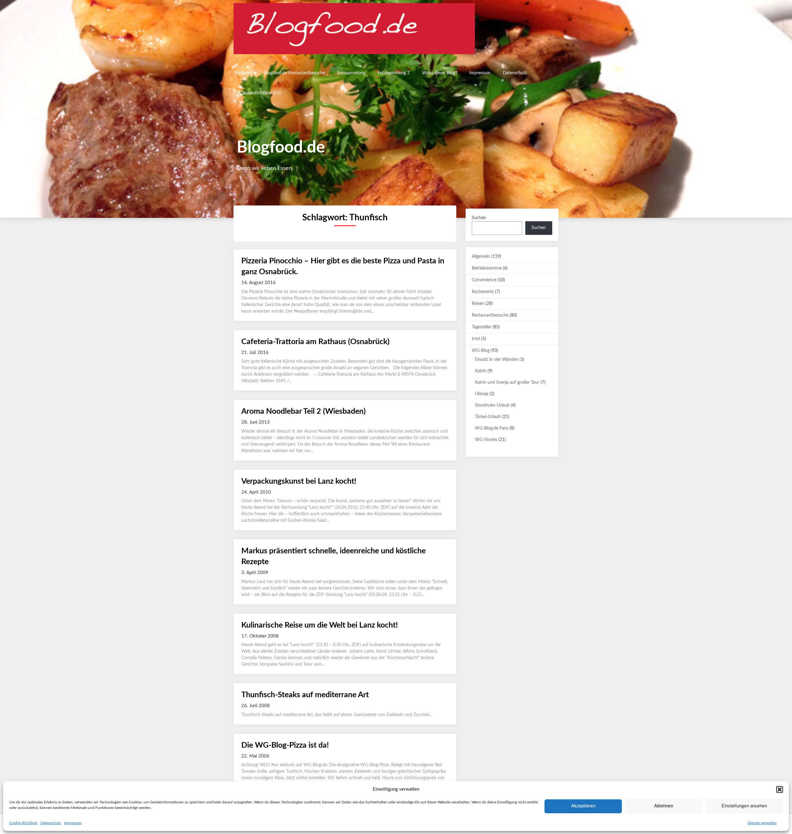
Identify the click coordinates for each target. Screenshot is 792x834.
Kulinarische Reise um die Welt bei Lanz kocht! (319, 625)
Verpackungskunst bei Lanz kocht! (298, 481)
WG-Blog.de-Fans (491, 428)
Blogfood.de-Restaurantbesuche (294, 73)
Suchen (479, 218)
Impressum (73, 823)
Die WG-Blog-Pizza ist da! (285, 745)
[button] (780, 789)
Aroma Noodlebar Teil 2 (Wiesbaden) (303, 411)
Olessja (481, 394)
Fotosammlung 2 (394, 73)
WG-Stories (486, 440)
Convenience (484, 280)
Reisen (478, 303)
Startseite (243, 73)
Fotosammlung (351, 73)
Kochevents (483, 292)
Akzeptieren (583, 806)
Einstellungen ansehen (744, 806)
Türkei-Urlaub (488, 417)
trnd (476, 339)
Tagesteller (481, 327)
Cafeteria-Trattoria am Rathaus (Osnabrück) (315, 342)
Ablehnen (663, 806)
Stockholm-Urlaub (492, 405)
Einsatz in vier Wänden (496, 359)
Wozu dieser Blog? (439, 73)
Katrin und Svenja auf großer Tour (507, 382)
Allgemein (481, 256)
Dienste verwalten (762, 823)
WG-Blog (480, 350)
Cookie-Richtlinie (23, 823)
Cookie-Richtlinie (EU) (260, 93)
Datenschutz (51, 823)
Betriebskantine (486, 268)
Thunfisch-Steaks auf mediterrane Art (305, 695)
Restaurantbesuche (490, 315)
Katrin (480, 371)
